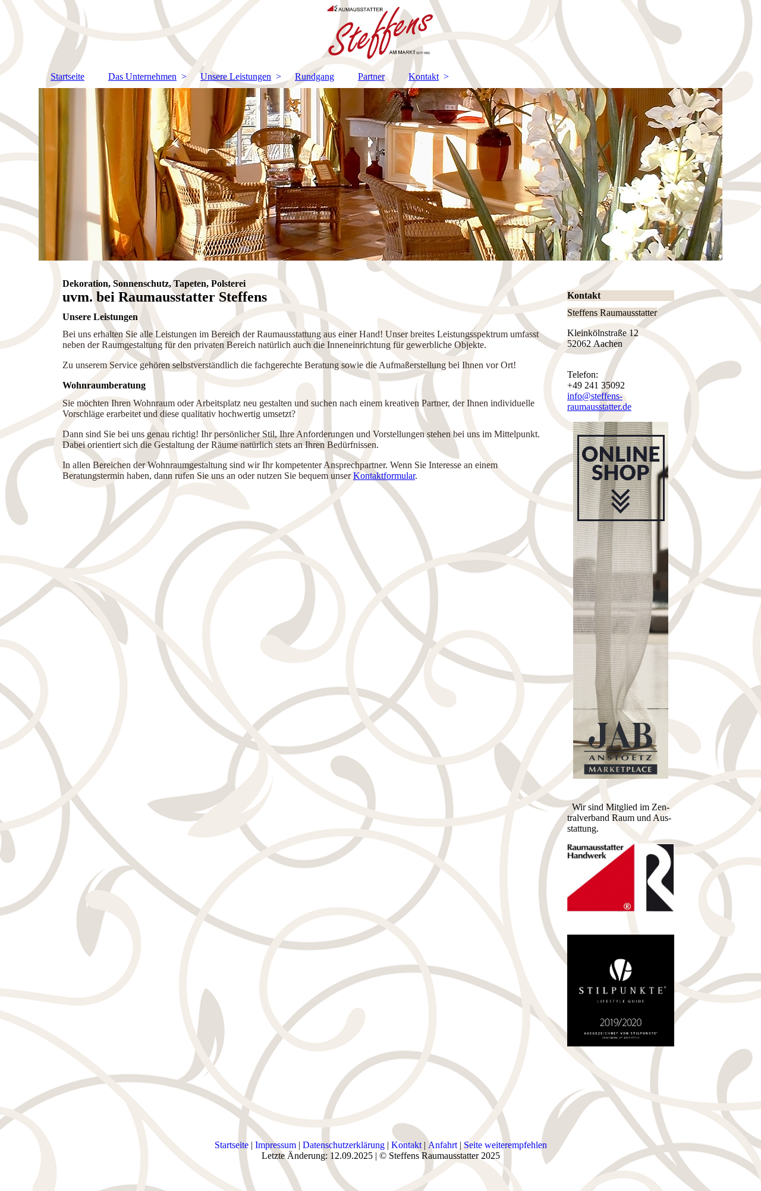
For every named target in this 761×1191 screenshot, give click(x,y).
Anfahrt (442, 1145)
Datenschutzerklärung (344, 1145)
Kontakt (423, 76)
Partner (371, 76)
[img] (380, 32)
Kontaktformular (384, 476)
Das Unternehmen (142, 76)
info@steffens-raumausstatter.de (599, 401)
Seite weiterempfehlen (505, 1145)
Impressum (276, 1145)
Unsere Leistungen (235, 76)
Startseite (67, 76)
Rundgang (314, 76)
